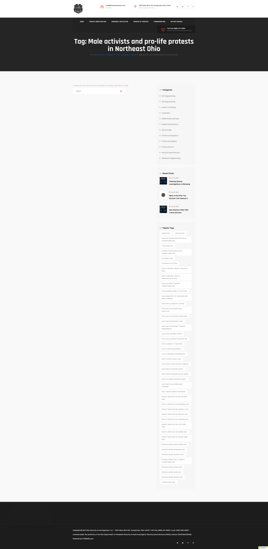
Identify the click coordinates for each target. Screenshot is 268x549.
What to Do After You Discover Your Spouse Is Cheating (178, 198)
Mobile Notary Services (170, 118)
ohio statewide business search (174, 379)
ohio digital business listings (173, 304)
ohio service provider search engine (175, 374)
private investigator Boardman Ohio (175, 404)
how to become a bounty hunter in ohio (175, 270)
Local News (166, 113)
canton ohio (179, 233)
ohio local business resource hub (174, 339)
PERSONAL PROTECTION (119, 22)
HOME (82, 22)
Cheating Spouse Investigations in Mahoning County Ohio (179, 184)
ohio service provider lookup (172, 369)
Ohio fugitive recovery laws (172, 321)
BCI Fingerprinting (168, 96)
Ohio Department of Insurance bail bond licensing (175, 297)
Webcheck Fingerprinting (171, 158)
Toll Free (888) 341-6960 (176, 28)
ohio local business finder (172, 334)
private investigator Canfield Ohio (175, 414)
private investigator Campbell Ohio (175, 409)
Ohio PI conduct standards (172, 344)
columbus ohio (167, 258)
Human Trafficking (169, 107)
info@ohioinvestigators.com (115, 6)
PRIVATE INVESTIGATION (97, 22)
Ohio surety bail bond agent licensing (172, 385)
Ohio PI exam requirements (171, 349)
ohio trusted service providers (173, 392)
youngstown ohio (168, 482)
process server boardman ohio (173, 450)
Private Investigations (170, 135)
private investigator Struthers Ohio (174, 425)
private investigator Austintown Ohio (174, 398)
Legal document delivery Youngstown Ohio (171, 285)
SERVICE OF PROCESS (140, 22)
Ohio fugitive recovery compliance (174, 316)
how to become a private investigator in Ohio (171, 277)
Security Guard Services (171, 152)
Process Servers (168, 147)
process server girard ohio (172, 467)
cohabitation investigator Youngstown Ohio (172, 252)
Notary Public (167, 130)
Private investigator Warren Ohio (174, 432)
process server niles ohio (171, 472)
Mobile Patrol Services (170, 124)
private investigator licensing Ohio (175, 419)
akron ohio (166, 233)
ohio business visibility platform (174, 291)
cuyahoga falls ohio (169, 263)
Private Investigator (169, 141)
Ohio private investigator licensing (175, 364)
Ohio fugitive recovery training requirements (173, 327)
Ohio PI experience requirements (173, 354)
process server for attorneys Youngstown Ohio (173, 461)
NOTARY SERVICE (176, 22)
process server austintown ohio (174, 444)
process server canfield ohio (173, 455)
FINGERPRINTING (159, 22)
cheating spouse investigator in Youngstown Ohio (174, 239)
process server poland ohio (172, 477)
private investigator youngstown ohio (174, 438)
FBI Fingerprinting (168, 101)
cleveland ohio (167, 246)
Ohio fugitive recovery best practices (172, 310)
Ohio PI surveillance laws (171, 359)
